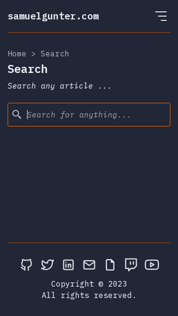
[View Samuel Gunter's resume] (110, 264)
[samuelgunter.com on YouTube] (151, 264)
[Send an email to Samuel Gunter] (89, 264)
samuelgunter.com (53, 15)
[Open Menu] (160, 16)
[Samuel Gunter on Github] (26, 264)
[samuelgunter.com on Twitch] (131, 264)
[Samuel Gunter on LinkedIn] (68, 264)
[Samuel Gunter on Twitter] (47, 264)
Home (17, 53)
